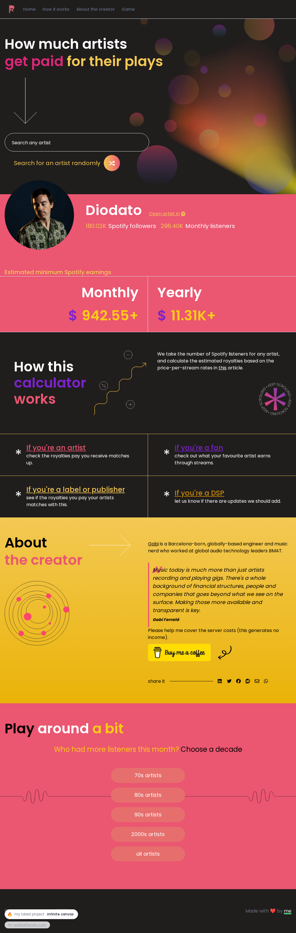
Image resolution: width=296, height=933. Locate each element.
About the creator (95, 9)
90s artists (148, 814)
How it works (55, 9)
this (223, 367)
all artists (148, 853)
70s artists (148, 775)
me (287, 911)
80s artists (148, 795)
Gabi (153, 544)
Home (29, 9)
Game (128, 9)
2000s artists (148, 834)
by (27, 924)
